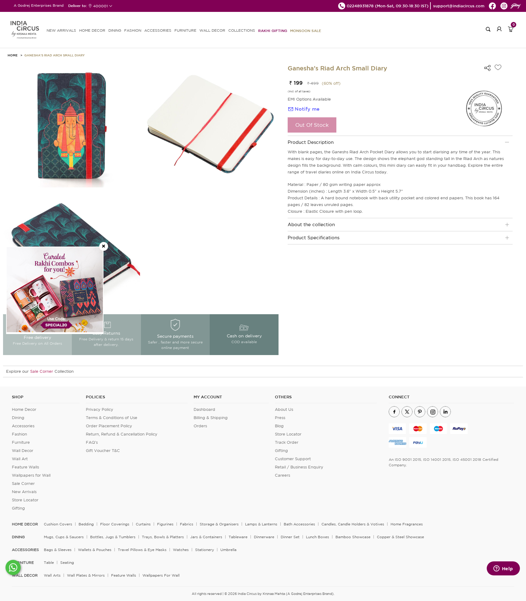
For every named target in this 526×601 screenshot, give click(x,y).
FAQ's (92, 442)
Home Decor (24, 409)
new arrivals (61, 30)
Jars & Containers (206, 537)
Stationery (204, 549)
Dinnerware (264, 537)
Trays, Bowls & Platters (163, 537)
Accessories (23, 426)
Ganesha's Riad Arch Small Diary (54, 55)
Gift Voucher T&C (103, 450)
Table (49, 562)
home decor (25, 524)
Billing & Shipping (211, 417)
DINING (114, 30)
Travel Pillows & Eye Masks (142, 549)
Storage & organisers (219, 524)
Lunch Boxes (317, 537)
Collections (241, 30)
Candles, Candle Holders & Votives (352, 524)
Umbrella (228, 549)
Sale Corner (41, 371)
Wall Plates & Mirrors (86, 575)
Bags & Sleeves (58, 549)
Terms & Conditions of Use (111, 417)
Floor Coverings (114, 524)
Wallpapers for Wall (31, 475)
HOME (13, 55)
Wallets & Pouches (94, 549)
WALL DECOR (212, 30)
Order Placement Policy (109, 426)
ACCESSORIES (157, 30)
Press (280, 417)
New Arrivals (24, 491)
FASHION (132, 30)
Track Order (286, 442)
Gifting (18, 508)
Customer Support (293, 459)
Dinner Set (290, 537)
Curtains (143, 524)
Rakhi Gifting (272, 30)
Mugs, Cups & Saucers (64, 537)
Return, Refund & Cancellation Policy (121, 434)
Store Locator (25, 500)
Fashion (19, 434)
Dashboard (204, 409)
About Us (284, 409)
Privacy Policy (99, 409)
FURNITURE (185, 30)
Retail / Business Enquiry (299, 467)
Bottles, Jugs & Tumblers (112, 537)
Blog (279, 426)
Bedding (86, 524)
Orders (200, 426)
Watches (181, 549)
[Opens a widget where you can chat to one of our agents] (503, 569)
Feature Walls (25, 467)
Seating (67, 562)
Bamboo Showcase (352, 537)
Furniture (21, 442)
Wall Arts (52, 575)
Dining (18, 417)
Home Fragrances (407, 524)
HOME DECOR (92, 30)
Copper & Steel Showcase (400, 537)
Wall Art (20, 459)
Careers (282, 475)
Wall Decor (22, 450)
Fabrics (186, 524)
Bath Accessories (299, 524)
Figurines (165, 524)
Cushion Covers (58, 524)
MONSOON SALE (305, 30)
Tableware (238, 537)
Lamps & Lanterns (261, 524)
